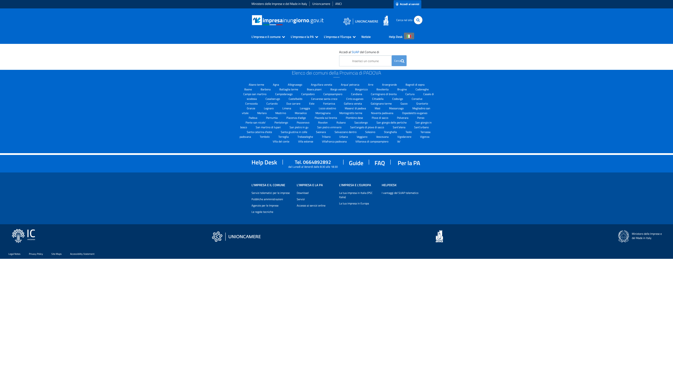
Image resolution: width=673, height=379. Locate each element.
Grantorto (422, 103)
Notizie (366, 36)
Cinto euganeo (355, 99)
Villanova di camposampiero (372, 141)
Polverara (403, 118)
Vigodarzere (404, 137)
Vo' (398, 141)
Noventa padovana (382, 113)
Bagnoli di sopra (415, 84)
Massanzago (396, 108)
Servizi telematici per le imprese (270, 193)
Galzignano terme (381, 103)
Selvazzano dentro (346, 132)
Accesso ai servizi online (311, 205)
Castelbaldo (296, 99)
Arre (371, 84)
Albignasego (295, 84)
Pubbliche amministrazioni (267, 199)
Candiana (357, 94)
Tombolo (265, 137)
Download (302, 193)
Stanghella (390, 132)
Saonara (321, 132)
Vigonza (424, 137)
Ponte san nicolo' (256, 122)
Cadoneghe (422, 89)
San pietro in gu (299, 127)
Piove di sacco (380, 118)
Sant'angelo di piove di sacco (367, 127)
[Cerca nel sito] (418, 20)
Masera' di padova (356, 108)
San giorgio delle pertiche (391, 122)
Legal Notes (14, 254)
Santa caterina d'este (260, 132)
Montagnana (323, 113)
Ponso (420, 118)
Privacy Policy (36, 254)
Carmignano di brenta (384, 94)
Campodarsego (284, 94)
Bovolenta (382, 89)
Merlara (262, 113)
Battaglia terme (289, 89)
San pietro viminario (329, 127)
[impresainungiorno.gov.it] (324, 20)
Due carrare (293, 103)
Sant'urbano (421, 127)
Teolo (409, 132)
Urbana (344, 137)
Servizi (301, 199)
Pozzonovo (303, 122)
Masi (378, 108)
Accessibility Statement (82, 254)
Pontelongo (281, 122)
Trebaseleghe (305, 137)
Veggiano (362, 137)
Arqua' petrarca (350, 84)
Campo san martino (255, 94)
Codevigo (398, 99)
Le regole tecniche (262, 212)
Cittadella (378, 99)
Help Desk (396, 36)
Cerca (397, 61)
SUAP (355, 52)
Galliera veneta (353, 103)
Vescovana (382, 137)
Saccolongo (361, 122)
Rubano (341, 122)
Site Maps (56, 254)
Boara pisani (314, 89)
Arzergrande (389, 84)
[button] (266, 37)
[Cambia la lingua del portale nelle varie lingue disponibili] (409, 36)
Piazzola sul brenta (326, 118)
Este (312, 103)
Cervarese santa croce (324, 99)
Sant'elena (399, 127)
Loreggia (305, 108)
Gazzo (404, 103)
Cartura (410, 94)
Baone (248, 89)
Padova (253, 118)
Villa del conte (281, 141)
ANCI (338, 3)
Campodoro (308, 94)
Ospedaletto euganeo (414, 113)
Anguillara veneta (322, 84)
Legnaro (269, 108)
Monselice (301, 113)
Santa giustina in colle (294, 132)
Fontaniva (329, 103)
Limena (287, 108)
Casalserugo (273, 99)
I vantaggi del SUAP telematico (400, 193)
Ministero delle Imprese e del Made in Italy (279, 3)
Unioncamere (321, 3)
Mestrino (281, 113)
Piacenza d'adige (296, 118)
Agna (276, 84)
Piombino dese (355, 118)
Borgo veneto (338, 89)
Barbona (266, 89)
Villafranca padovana (334, 141)
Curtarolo (272, 103)
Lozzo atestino (328, 108)
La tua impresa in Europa (354, 203)
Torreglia (283, 137)
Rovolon (323, 122)
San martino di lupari (268, 127)
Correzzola (251, 103)
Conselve (417, 99)
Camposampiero (333, 94)
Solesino (370, 132)
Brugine (402, 89)
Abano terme (257, 84)
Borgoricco (361, 89)
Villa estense (306, 141)
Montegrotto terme (351, 113)
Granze (251, 108)
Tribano (326, 137)
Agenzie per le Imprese (264, 205)
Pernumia (272, 118)
